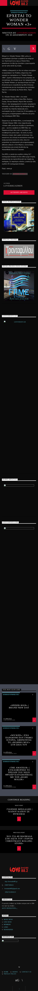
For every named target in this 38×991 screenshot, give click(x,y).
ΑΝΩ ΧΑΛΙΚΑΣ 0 (10, 892)
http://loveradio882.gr (11, 881)
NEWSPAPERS (8, 929)
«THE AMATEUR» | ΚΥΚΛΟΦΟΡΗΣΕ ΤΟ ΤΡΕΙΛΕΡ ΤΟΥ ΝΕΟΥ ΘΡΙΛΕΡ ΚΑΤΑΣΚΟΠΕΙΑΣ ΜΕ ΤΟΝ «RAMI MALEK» (19, 773)
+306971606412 (9, 885)
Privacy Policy (10, 974)
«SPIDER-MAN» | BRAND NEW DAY (19, 706)
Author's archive (19, 192)
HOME (6, 972)
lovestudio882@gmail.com (12, 888)
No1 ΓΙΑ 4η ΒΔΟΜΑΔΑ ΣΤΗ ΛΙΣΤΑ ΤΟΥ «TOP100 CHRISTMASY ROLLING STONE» (19, 840)
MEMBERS (7, 924)
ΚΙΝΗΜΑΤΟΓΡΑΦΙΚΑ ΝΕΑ (19, 12)
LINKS (6, 927)
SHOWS (15, 972)
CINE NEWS (8, 922)
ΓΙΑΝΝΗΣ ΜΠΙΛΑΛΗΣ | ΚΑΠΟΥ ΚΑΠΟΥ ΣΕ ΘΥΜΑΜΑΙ (19, 811)
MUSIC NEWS (8, 919)
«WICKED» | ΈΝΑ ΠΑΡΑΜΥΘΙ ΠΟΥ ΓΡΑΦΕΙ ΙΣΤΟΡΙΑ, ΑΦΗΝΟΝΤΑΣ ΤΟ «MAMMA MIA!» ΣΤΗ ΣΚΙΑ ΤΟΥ (19, 740)
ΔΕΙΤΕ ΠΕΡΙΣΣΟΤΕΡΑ (9, 908)
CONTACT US (26, 972)
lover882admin (26, 33)
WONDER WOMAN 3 (20, 174)
